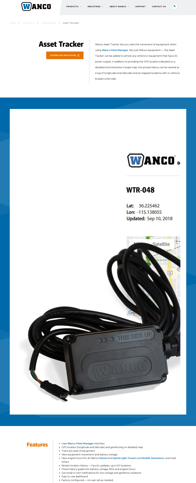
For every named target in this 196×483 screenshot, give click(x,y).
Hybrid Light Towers (124, 458)
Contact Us (159, 6)
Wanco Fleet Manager (115, 50)
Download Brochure (63, 55)
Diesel (103, 458)
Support (140, 6)
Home (13, 23)
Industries (94, 6)
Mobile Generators (153, 458)
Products (72, 6)
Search (175, 6)
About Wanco (118, 6)
